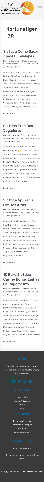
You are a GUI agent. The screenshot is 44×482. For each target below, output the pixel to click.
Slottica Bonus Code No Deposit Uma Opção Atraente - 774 (21, 64)
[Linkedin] (30, 381)
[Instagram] (24, 381)
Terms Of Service (22, 401)
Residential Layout (22, 421)
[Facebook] (13, 381)
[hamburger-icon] (40, 8)
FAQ (22, 408)
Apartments (22, 428)
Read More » (9, 113)
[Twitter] (19, 381)
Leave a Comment (11, 61)
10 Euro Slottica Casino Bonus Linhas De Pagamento (21, 279)
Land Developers (22, 432)
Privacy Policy (22, 397)
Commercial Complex (22, 424)
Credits (22, 404)
